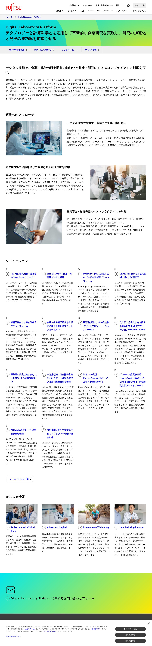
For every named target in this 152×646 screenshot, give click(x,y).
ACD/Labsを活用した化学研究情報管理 (23, 432)
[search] (144, 5)
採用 (118, 5)
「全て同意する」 (29, 629)
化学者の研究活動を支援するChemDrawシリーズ (24, 276)
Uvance (91, 11)
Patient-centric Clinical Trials (23, 529)
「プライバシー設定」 (51, 631)
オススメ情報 (90, 50)
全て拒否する (130, 635)
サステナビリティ (139, 11)
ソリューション (68, 50)
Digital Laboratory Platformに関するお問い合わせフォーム (53, 598)
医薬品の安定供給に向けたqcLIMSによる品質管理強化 (24, 378)
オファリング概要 (17, 50)
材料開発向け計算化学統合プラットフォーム (24, 324)
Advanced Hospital (57, 527)
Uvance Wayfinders (105, 11)
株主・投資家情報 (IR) (104, 5)
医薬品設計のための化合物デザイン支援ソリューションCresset (96, 326)
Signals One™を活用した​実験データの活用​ (59, 276)
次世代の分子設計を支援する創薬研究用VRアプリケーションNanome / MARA (133, 326)
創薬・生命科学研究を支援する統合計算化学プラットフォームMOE (60, 326)
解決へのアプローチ (43, 50)
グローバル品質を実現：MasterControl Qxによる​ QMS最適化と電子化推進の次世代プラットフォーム (133, 380)
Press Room (87, 5)
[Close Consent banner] (148, 623)
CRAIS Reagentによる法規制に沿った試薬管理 (133, 276)
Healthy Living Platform (132, 527)
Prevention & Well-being (96, 527)
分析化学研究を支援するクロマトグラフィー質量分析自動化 (60, 434)
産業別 (58, 11)
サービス (71, 11)
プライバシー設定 (130, 629)
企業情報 (73, 5)
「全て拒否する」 (96, 629)
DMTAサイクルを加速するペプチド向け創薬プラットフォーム (96, 277)
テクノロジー (122, 11)
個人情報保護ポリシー (13, 636)
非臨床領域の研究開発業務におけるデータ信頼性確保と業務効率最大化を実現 (60, 378)
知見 (82, 11)
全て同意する (130, 641)
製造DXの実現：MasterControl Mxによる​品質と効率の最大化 (95, 378)
